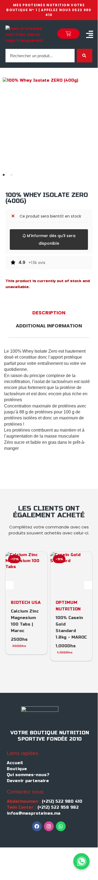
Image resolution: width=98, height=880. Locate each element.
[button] (89, 34)
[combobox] (40, 55)
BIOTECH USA (26, 602)
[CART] (68, 33)
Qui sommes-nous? (28, 774)
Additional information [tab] (49, 325)
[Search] (84, 55)
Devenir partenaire (28, 780)
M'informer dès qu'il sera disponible (50, 239)
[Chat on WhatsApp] (81, 861)
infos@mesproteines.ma (33, 813)
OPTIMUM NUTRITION (68, 605)
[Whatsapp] (61, 826)
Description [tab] (48, 312)
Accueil (15, 762)
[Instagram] (49, 826)
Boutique (17, 768)
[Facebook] (37, 826)
